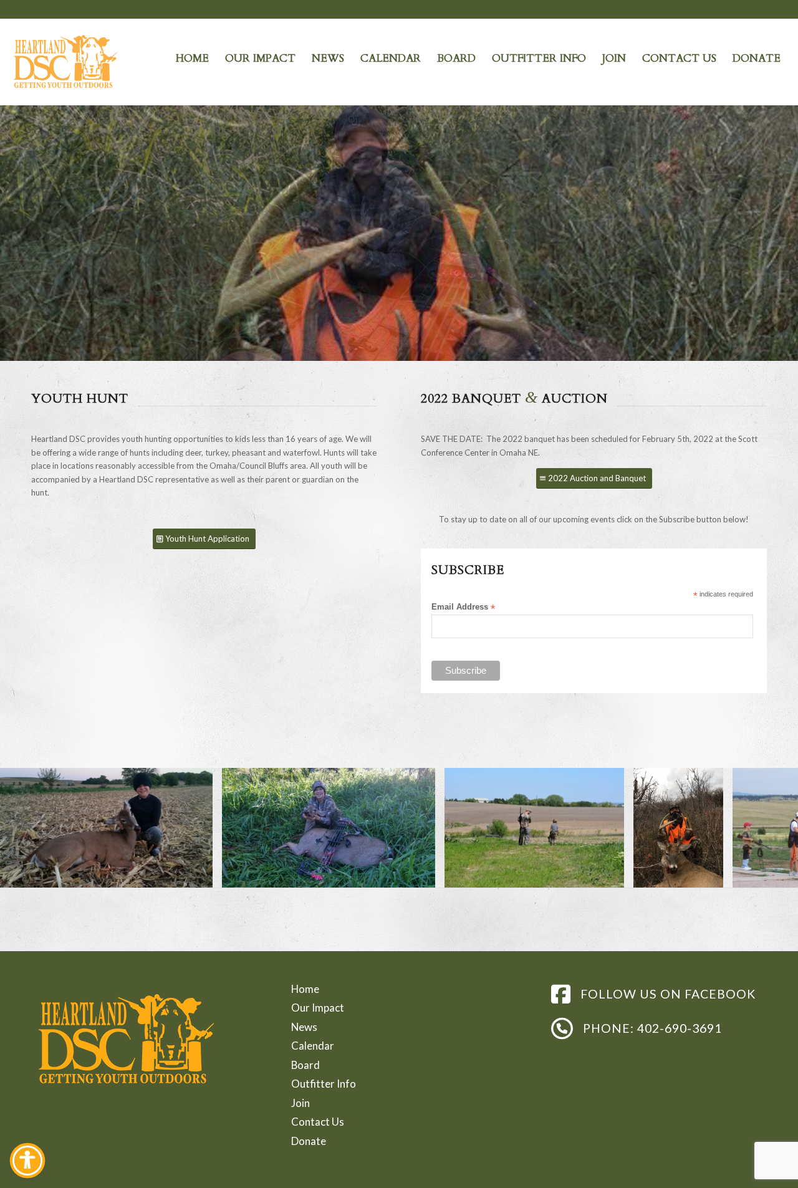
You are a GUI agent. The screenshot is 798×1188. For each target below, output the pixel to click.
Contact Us (317, 1121)
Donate (308, 1140)
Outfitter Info (323, 1083)
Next (770, 827)
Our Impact (317, 1007)
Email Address (463, 607)
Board (305, 1064)
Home (305, 988)
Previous (28, 827)
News (304, 1026)
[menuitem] (192, 59)
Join (300, 1102)
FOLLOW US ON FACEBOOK (668, 994)
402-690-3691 (679, 1028)
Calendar (312, 1045)
